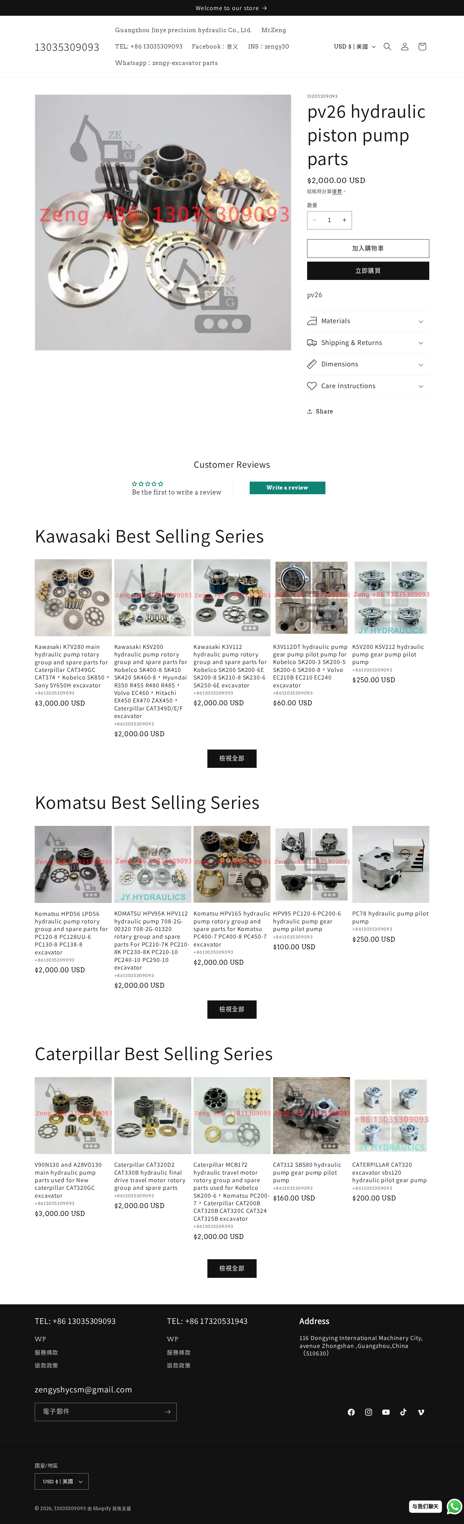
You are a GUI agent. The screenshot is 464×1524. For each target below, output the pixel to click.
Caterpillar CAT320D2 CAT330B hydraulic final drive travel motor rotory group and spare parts (150, 1176)
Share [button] (324, 411)
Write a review (287, 488)
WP (40, 1339)
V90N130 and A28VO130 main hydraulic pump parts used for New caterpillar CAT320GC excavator (68, 1180)
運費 (337, 191)
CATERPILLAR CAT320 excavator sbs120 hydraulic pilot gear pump (389, 1172)
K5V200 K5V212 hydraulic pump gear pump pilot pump (388, 654)
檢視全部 (232, 758)
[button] (387, 46)
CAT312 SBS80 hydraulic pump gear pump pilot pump (307, 1172)
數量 (312, 205)
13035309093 (70, 1508)
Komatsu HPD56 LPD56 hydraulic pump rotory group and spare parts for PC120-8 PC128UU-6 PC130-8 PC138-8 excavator (71, 933)
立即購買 (368, 270)
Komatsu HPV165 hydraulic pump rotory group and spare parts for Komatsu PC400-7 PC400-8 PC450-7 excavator (232, 929)
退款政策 (46, 1365)
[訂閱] (167, 1411)
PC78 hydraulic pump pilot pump (390, 917)
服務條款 (46, 1352)
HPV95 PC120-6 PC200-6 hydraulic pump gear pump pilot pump (307, 921)
